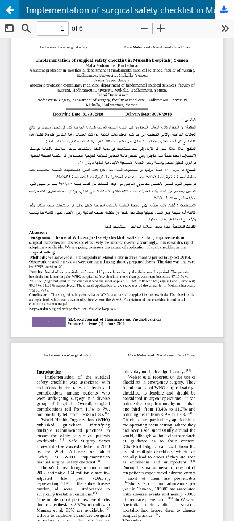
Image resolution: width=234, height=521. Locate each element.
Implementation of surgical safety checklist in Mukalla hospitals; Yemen (130, 9)
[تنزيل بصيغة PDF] (224, 9)
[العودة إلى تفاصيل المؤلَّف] (9, 9)
